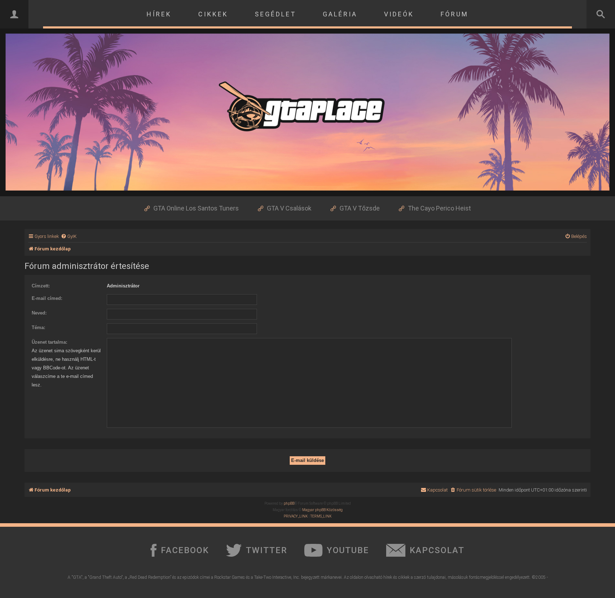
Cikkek (213, 14)
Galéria (340, 14)
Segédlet (275, 14)
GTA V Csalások (289, 208)
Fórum (454, 14)
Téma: (38, 327)
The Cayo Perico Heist (439, 208)
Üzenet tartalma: (49, 342)
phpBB (289, 503)
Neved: (39, 313)
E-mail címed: (47, 298)
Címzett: (41, 285)
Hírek (159, 14)
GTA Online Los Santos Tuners (196, 208)
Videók (399, 14)
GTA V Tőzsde (360, 208)
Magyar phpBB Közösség (322, 510)
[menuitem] (69, 236)
